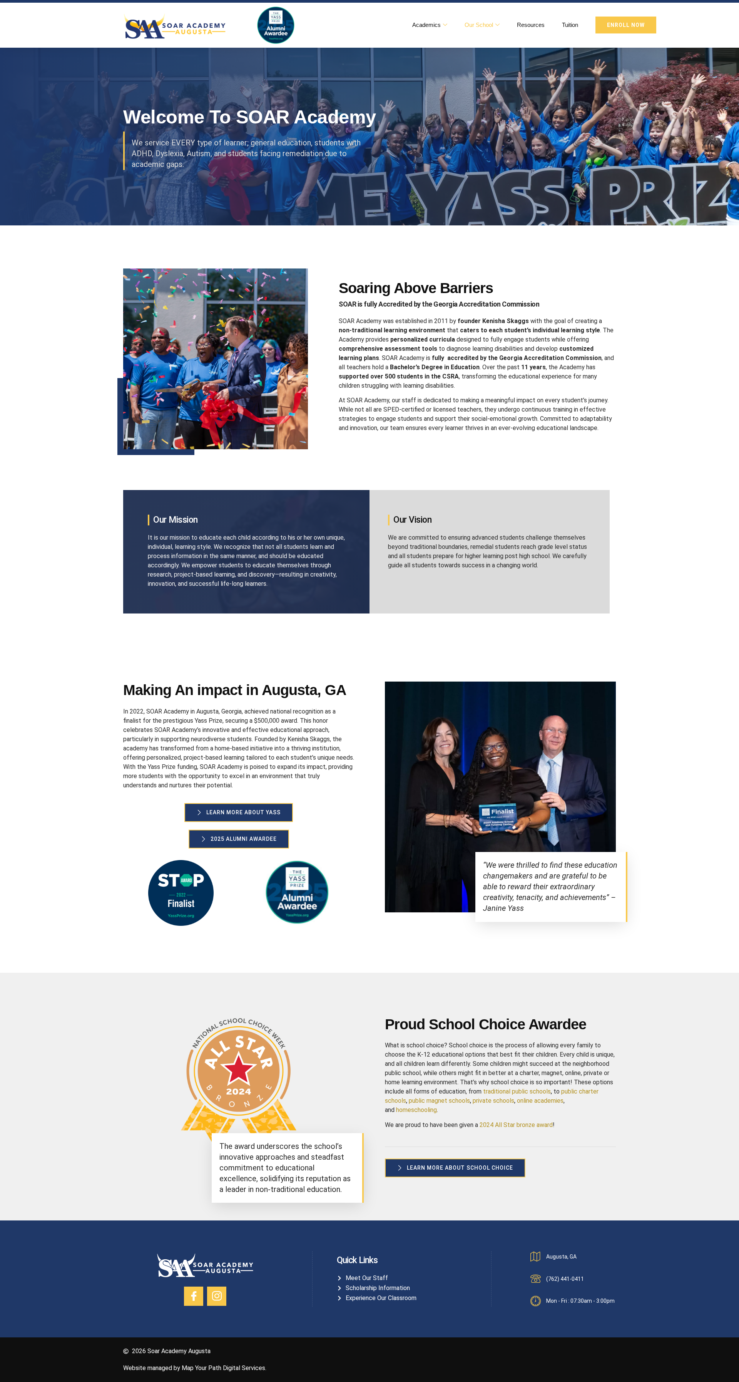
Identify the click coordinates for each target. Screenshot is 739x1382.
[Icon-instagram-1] (216, 1296)
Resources (531, 25)
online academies (540, 1100)
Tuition (570, 25)
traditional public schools (517, 1091)
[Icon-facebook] (193, 1296)
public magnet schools (439, 1100)
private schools (493, 1100)
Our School (479, 25)
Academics (426, 25)
